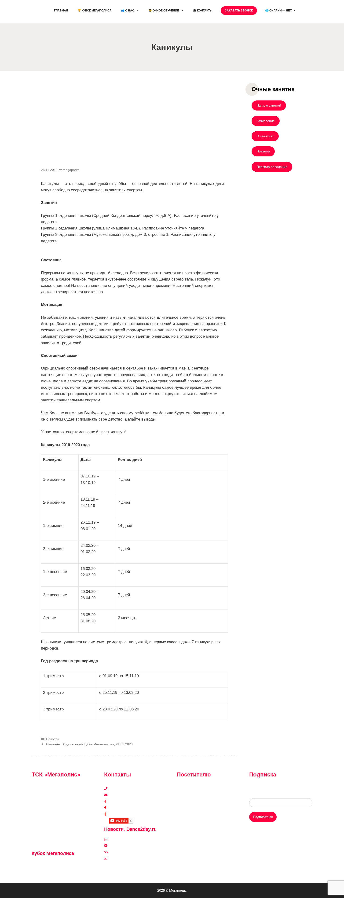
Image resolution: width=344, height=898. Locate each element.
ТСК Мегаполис (121, 801)
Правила (263, 151)
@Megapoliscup (46, 870)
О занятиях (265, 136)
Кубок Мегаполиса (123, 807)
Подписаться (263, 817)
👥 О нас (127, 10)
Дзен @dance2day (123, 839)
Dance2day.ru (119, 858)
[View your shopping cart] (306, 11)
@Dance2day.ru (121, 845)
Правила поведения (271, 167)
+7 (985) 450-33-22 (123, 788)
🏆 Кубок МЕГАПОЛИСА (94, 10)
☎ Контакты (202, 10)
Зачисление (265, 121)
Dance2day (117, 814)
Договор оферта (189, 820)
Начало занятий (268, 105)
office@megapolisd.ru (125, 795)
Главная (61, 10)
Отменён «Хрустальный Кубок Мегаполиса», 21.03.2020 (89, 744)
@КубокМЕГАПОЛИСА (52, 863)
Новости (52, 739)
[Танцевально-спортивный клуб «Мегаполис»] (40, 11)
